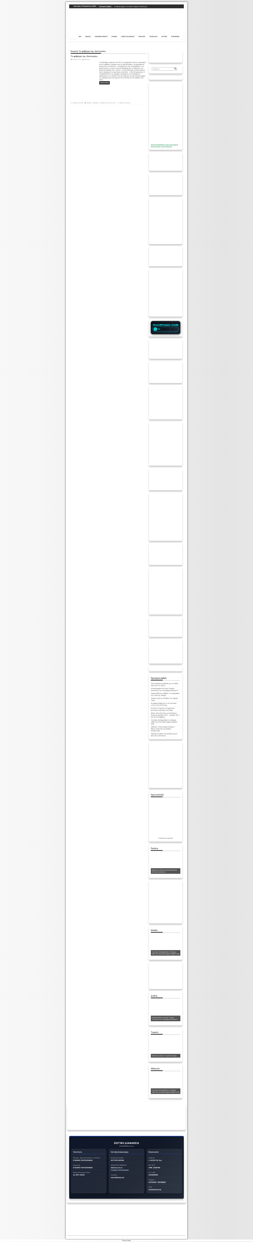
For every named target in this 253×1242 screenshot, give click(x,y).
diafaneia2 (87, 59)
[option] (165, 864)
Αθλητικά (141, 36)
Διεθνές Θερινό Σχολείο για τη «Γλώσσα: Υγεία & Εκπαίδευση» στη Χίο (165, 871)
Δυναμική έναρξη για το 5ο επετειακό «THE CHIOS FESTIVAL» (164, 704)
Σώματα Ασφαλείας (128, 36)
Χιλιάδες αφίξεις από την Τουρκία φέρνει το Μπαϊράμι (165, 1055)
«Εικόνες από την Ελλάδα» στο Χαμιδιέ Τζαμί (164, 699)
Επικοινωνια (175, 36)
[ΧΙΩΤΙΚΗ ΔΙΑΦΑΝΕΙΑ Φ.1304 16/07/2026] (165, 113)
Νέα (80, 36)
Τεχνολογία (153, 36)
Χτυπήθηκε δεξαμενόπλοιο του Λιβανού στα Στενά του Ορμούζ (165, 1018)
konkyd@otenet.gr (155, 1189)
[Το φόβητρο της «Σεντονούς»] (84, 63)
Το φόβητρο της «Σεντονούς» (84, 56)
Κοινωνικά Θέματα (101, 36)
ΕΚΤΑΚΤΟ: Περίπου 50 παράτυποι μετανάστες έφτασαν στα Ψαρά (163, 709)
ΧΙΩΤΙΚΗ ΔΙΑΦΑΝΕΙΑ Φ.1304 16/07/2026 (164, 145)
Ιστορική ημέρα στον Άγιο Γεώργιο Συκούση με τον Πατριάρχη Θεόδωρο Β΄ (164, 689)
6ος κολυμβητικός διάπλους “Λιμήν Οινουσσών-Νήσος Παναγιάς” (163, 1091)
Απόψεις (74, 103)
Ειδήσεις (88, 36)
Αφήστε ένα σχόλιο (125, 103)
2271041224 (152, 1182)
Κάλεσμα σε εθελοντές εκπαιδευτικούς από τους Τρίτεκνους (164, 735)
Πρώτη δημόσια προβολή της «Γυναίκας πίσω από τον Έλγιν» (136, 6)
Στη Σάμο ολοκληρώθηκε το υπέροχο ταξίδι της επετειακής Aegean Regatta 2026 (164, 722)
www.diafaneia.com (117, 1177)
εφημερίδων (170, 838)
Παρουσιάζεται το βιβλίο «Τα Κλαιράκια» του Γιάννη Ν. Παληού (165, 694)
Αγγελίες (164, 36)
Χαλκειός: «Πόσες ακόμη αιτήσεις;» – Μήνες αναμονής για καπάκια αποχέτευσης (163, 729)
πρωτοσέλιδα (162, 838)
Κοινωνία (80, 103)
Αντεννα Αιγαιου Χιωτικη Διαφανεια (161, 146)
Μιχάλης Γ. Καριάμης (92, 103)
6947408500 (162, 1182)
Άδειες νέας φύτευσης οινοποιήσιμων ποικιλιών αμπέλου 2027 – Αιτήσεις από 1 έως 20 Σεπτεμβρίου (165, 715)
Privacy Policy (126, 1240)
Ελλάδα (114, 36)
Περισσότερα (104, 82)
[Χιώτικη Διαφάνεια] (130, 31)
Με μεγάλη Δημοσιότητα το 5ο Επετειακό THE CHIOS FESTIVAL (165, 953)
